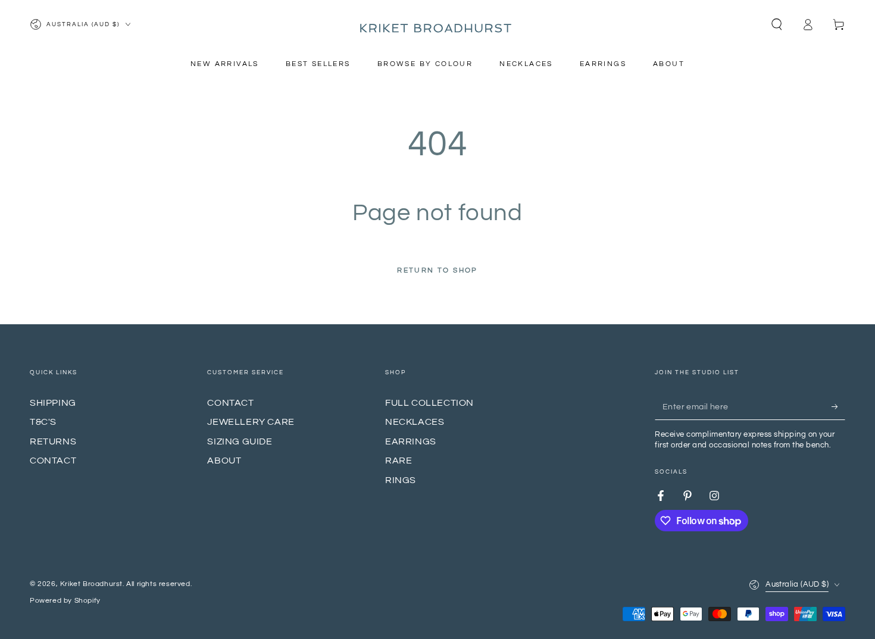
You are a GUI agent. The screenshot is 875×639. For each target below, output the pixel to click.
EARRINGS (410, 441)
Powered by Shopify (65, 600)
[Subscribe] (838, 406)
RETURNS (53, 441)
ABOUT (224, 460)
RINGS (400, 480)
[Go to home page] (437, 24)
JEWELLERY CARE (250, 422)
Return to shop (437, 270)
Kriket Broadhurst (91, 584)
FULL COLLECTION (429, 403)
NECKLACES (414, 422)
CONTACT (53, 460)
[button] (776, 24)
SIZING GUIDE (239, 441)
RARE (398, 460)
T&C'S (43, 422)
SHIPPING (53, 403)
